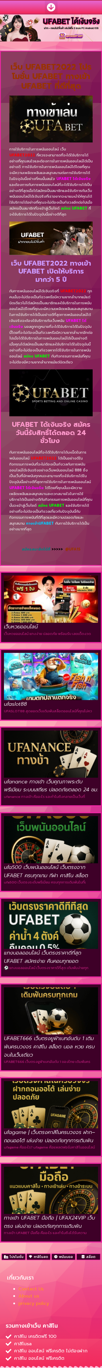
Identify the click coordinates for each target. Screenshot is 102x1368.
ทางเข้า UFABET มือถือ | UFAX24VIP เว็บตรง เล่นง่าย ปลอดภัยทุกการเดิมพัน (49, 1222)
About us (28, 1296)
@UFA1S (72, 549)
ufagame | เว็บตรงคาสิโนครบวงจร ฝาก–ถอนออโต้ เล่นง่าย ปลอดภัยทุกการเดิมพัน (49, 1136)
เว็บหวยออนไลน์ (21, 627)
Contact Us (31, 1289)
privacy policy (33, 1303)
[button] (51, 7)
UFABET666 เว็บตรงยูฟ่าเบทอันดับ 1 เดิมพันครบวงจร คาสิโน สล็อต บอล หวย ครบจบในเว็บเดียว (49, 1046)
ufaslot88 (15, 704)
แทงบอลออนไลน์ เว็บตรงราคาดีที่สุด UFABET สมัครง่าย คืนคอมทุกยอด (42, 957)
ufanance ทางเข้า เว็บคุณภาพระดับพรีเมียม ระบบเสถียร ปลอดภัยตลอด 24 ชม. (51, 786)
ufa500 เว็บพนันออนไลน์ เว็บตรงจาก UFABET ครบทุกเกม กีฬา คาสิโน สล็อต (46, 871)
